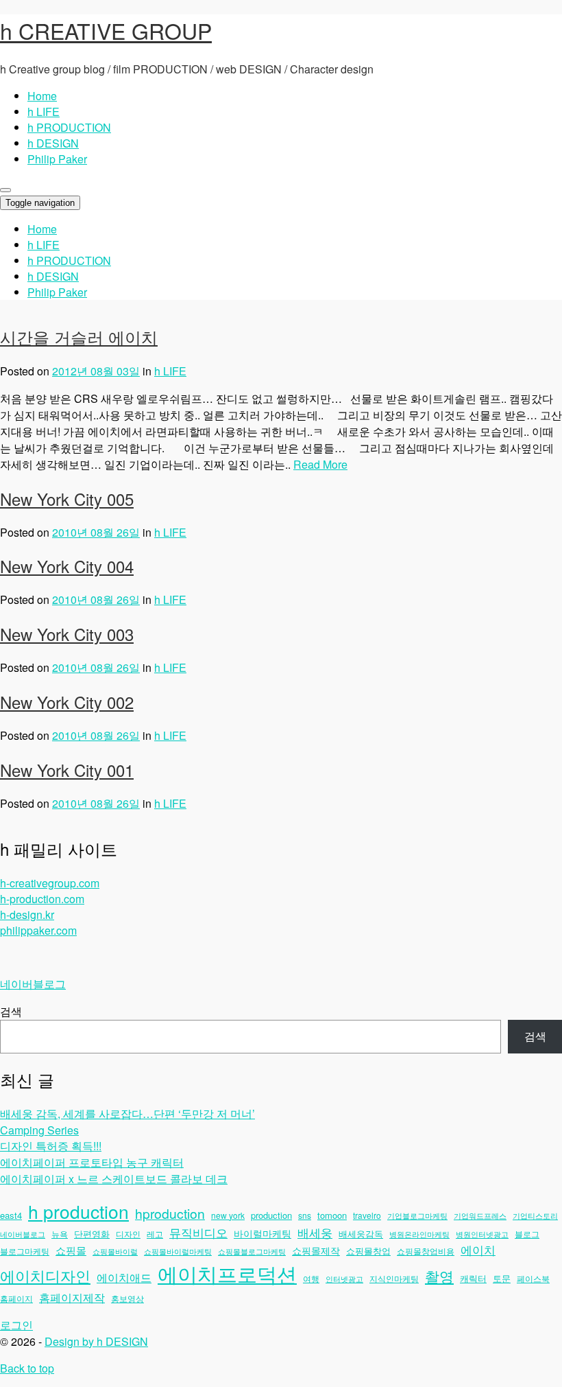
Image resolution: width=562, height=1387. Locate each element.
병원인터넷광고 (482, 1234)
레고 (155, 1233)
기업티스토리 (535, 1216)
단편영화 (92, 1233)
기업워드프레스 (480, 1216)
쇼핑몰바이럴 (115, 1251)
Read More (320, 464)
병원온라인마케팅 (419, 1234)
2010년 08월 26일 (96, 532)
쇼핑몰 (71, 1250)
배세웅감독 (361, 1233)
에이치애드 (124, 1277)
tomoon (332, 1215)
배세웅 (314, 1232)
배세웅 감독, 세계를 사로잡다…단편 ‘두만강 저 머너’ (127, 1113)
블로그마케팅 (24, 1251)
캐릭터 (473, 1278)
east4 (11, 1215)
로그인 (16, 1325)
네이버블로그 (33, 984)
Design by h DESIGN (96, 1341)
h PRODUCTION (69, 127)
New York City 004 (67, 566)
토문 (502, 1278)
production (271, 1215)
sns (304, 1215)
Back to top (27, 1368)
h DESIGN (53, 143)
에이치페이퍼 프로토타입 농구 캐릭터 (92, 1162)
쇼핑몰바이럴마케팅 (178, 1251)
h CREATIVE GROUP (106, 30)
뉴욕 (59, 1233)
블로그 (527, 1233)
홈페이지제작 (72, 1297)
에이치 (478, 1250)
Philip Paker (57, 159)
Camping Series (39, 1130)
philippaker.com (38, 930)
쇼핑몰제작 (316, 1250)
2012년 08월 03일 (96, 371)
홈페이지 (16, 1298)
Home (42, 96)
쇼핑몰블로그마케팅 (252, 1251)
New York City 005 (67, 499)
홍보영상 (127, 1298)
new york (228, 1215)
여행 (311, 1278)
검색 (11, 1011)
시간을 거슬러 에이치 (79, 337)
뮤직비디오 (198, 1232)
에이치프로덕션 (227, 1273)
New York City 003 (67, 634)
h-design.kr (27, 914)
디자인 (128, 1233)
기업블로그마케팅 (417, 1216)
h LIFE (43, 111)
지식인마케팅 (394, 1278)
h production (78, 1211)
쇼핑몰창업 (368, 1250)
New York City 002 (67, 702)
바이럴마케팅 (262, 1233)
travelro (367, 1215)
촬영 (439, 1276)
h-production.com (42, 899)
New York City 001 (67, 770)
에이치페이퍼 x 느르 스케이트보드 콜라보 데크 (114, 1179)
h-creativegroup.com (49, 883)
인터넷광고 (344, 1279)
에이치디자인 (45, 1275)
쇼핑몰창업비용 (425, 1251)
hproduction (170, 1213)
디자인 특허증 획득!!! (50, 1146)
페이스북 (533, 1278)
